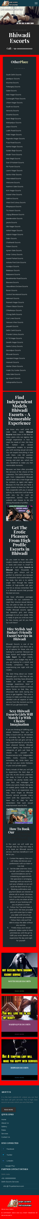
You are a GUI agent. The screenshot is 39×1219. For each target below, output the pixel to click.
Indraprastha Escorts (14, 382)
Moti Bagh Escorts (13, 158)
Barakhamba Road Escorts (16, 278)
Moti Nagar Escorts (13, 95)
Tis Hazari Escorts (13, 210)
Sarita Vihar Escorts (14, 174)
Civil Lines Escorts (13, 318)
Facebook (10, 1149)
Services (4, 1133)
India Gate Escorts (13, 374)
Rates (3, 1130)
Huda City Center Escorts (16, 370)
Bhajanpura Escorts (13, 206)
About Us (5, 1123)
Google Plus (10, 1166)
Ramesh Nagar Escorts (15, 302)
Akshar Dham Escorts (14, 366)
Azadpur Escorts (12, 266)
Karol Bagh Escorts (13, 118)
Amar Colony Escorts (14, 254)
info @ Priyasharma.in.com (13, 1186)
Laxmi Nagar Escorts (14, 170)
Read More (19, 991)
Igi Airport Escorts (13, 378)
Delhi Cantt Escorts (13, 330)
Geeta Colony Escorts (14, 346)
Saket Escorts (11, 91)
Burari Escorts (11, 290)
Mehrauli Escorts (12, 298)
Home (3, 1119)
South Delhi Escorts (13, 75)
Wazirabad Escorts (13, 178)
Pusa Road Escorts (13, 142)
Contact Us (5, 1137)
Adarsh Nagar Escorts (14, 234)
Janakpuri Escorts (13, 79)
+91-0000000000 (22, 48)
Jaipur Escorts (11, 126)
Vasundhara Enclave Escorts (17, 286)
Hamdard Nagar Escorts (15, 358)
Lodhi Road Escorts (13, 130)
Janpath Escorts (12, 326)
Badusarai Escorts (13, 274)
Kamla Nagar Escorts (14, 146)
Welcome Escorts (13, 182)
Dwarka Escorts (12, 114)
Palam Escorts (11, 246)
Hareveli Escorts (12, 362)
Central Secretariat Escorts (16, 294)
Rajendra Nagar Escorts (15, 138)
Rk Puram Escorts (13, 166)
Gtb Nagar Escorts (13, 226)
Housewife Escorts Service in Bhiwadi (19, 835)
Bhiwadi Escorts (12, 354)
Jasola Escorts (11, 222)
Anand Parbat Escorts (14, 258)
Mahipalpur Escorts (13, 122)
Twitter (9, 1155)
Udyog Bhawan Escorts (15, 214)
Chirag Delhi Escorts (14, 314)
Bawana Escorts (12, 282)
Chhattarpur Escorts (14, 310)
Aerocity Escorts (12, 110)
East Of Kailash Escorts (15, 162)
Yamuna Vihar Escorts (14, 322)
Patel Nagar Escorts (14, 134)
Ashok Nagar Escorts (14, 230)
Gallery (4, 1126)
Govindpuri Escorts (13, 350)
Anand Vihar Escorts (14, 194)
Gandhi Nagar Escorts (14, 342)
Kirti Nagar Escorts (13, 190)
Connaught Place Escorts (15, 99)
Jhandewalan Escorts (14, 218)
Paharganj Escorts (13, 87)
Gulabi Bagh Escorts (14, 150)
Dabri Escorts (11, 238)
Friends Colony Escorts (15, 334)
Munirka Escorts (12, 83)
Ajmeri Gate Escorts (14, 250)
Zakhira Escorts (12, 198)
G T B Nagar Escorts (14, 338)
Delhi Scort (12, 657)
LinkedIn (10, 1161)
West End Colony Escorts (16, 202)
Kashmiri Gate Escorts (14, 186)
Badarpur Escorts (13, 270)
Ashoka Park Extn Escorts (16, 262)
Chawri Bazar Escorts (14, 306)
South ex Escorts (12, 106)
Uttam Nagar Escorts (14, 102)
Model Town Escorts (14, 154)
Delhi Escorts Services (10, 1182)
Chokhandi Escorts (13, 242)
